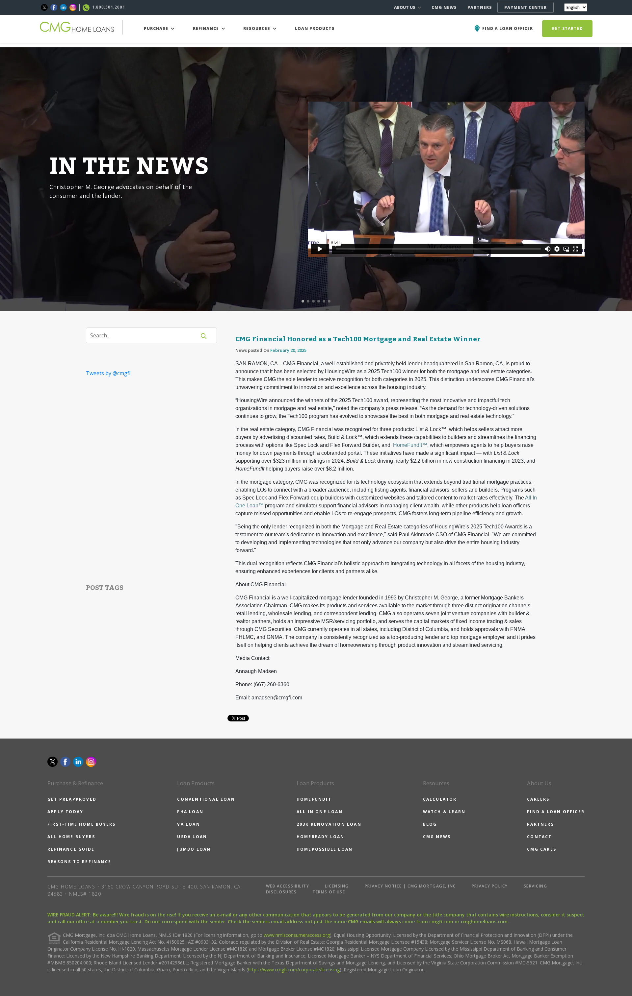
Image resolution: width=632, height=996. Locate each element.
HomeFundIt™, (411, 445)
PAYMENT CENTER (525, 7)
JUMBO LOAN (194, 849)
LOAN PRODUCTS (315, 28)
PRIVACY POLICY (490, 886)
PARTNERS (479, 7)
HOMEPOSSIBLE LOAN (325, 849)
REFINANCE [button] (206, 28)
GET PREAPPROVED (71, 799)
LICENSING (337, 886)
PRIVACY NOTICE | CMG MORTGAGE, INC (410, 886)
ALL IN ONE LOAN (320, 811)
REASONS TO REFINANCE (79, 861)
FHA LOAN (190, 811)
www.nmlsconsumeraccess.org (297, 935)
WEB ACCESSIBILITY (287, 886)
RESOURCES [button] (257, 28)
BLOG (430, 824)
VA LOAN (188, 824)
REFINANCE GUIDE (70, 849)
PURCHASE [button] (157, 28)
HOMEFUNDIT (314, 799)
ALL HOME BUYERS (71, 836)
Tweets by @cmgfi (108, 373)
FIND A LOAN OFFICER (556, 811)
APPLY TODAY (65, 811)
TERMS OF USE (328, 892)
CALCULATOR (440, 799)
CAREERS (538, 799)
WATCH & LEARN (444, 811)
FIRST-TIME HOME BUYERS (81, 824)
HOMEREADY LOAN (321, 836)
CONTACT (539, 836)
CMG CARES (541, 849)
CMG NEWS (444, 7)
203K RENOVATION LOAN (329, 824)
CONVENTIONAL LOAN (206, 799)
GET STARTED (567, 28)
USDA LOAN (192, 836)
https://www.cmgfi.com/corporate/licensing (294, 969)
